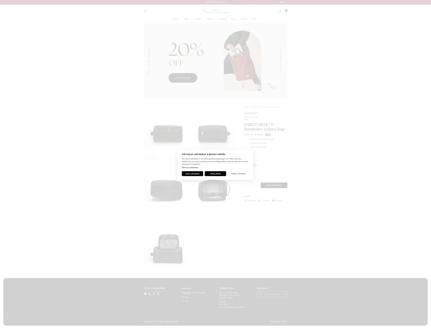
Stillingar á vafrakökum (238, 173)
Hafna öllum (215, 174)
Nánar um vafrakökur (190, 167)
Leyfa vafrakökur (192, 174)
